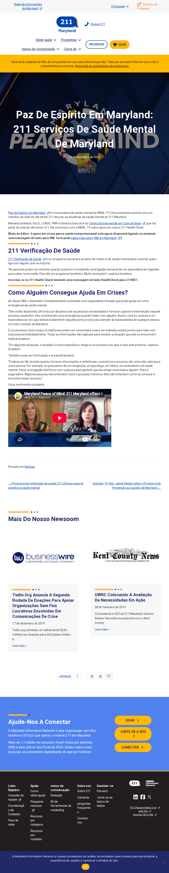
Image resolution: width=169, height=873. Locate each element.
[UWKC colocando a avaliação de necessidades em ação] (126, 557)
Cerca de (70, 49)
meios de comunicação (38, 49)
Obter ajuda (44, 40)
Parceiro (102, 791)
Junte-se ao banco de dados (105, 802)
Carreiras (83, 797)
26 (100, 676)
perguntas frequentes (84, 808)
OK (86, 866)
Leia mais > (19, 645)
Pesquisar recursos (37, 803)
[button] (127, 6)
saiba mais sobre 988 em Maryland (93, 238)
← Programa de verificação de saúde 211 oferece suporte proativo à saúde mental (45, 485)
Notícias (30, 466)
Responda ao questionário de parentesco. (102, 66)
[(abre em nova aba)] (145, 783)
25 (92, 676)
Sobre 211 (84, 791)
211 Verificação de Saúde (24, 259)
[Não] (164, 862)
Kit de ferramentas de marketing (61, 806)
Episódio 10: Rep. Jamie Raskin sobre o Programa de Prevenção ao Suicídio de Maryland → (127, 485)
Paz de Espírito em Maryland (26, 212)
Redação (56, 795)
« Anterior (65, 676)
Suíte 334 (143, 811)
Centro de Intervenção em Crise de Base (115, 223)
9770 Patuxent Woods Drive (143, 808)
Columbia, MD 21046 (143, 815)
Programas (69, 40)
